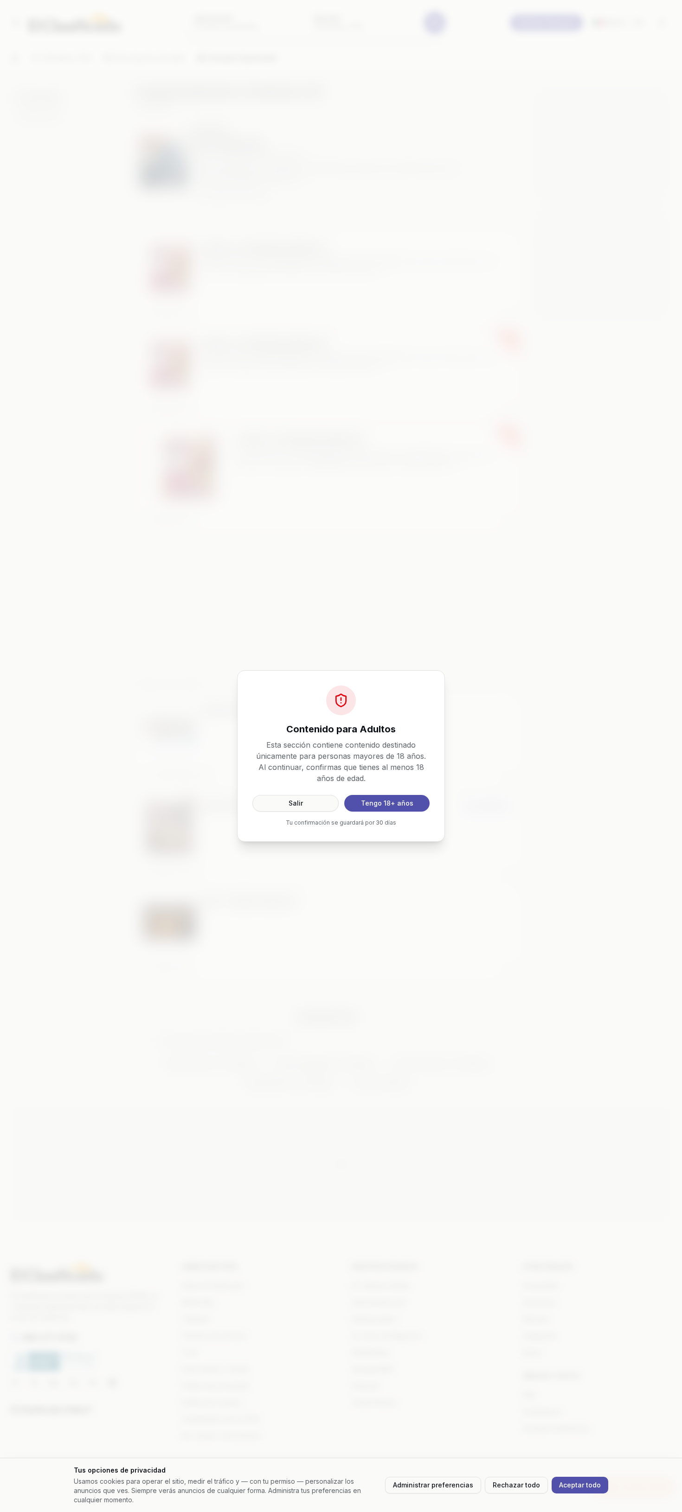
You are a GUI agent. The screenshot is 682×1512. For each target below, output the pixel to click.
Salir (296, 803)
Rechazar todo (516, 1485)
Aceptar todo (580, 1485)
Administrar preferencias (433, 1485)
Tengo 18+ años (387, 803)
